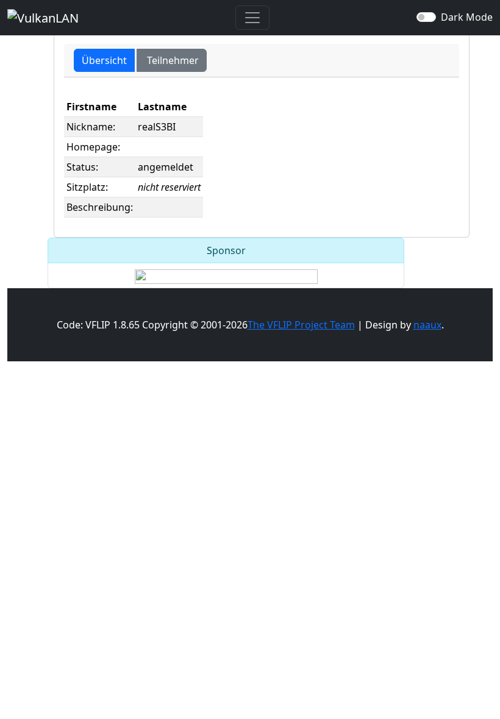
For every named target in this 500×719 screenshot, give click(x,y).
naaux (427, 324)
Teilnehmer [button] (172, 60)
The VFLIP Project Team (301, 324)
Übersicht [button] (104, 60)
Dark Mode (467, 17)
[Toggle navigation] (252, 17)
